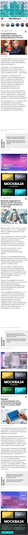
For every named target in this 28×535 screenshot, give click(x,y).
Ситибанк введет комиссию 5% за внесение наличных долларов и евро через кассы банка (16, 335)
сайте (25, 430)
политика (12, 348)
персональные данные (14, 526)
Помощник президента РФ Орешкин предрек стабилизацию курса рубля (16, 137)
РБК (14, 64)
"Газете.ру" (14, 230)
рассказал (23, 292)
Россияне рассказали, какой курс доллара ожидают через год (15, 480)
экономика (3, 149)
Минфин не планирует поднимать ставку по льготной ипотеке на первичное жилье (15, 476)
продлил (15, 101)
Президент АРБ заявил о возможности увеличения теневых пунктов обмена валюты (16, 340)
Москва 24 (14, 18)
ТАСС (23, 454)
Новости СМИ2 (4, 172)
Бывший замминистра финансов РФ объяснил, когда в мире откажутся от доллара (16, 142)
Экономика (15, 31)
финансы (8, 149)
